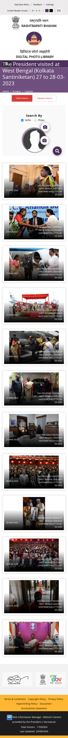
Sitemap (50, 4)
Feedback (37, 4)
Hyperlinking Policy (26, 703)
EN (59, 10)
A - (40, 11)
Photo (41, 120)
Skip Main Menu (21, 4)
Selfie (28, 120)
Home (5, 91)
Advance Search (44, 98)
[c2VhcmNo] (57, 150)
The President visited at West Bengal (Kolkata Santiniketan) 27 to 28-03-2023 (49, 190)
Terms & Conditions (15, 699)
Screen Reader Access (17, 11)
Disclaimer (45, 703)
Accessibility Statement (34, 708)
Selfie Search (22, 98)
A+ (33, 11)
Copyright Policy (37, 699)
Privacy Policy (55, 699)
